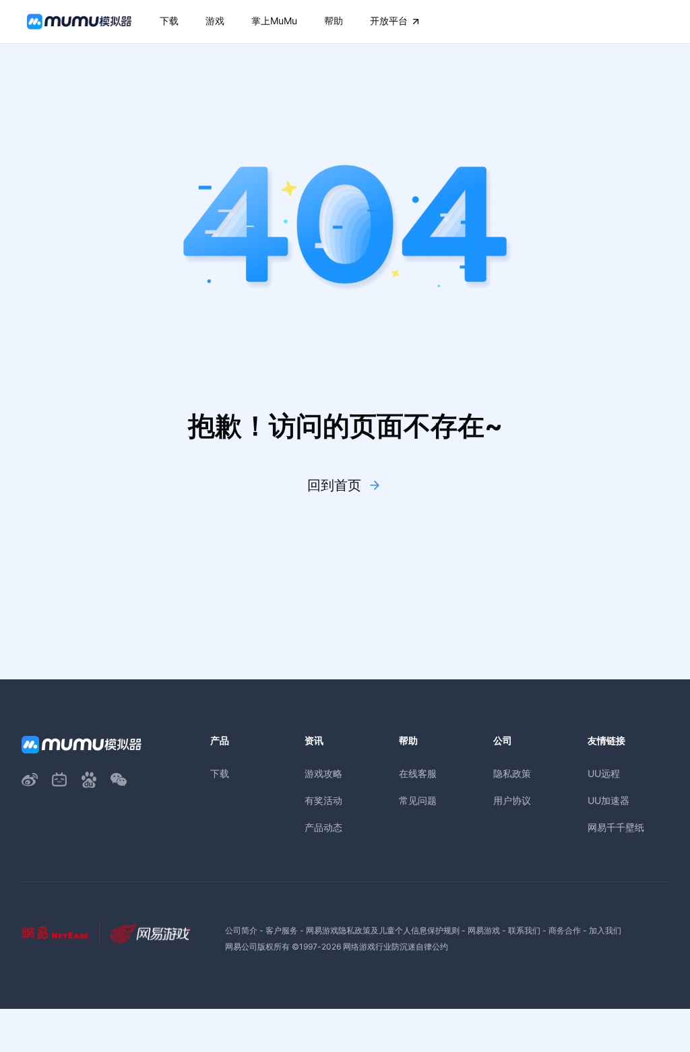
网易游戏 (484, 930)
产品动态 (323, 827)
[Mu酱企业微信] (119, 780)
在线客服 (418, 773)
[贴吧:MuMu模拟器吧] (89, 780)
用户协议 (512, 800)
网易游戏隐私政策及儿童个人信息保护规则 (383, 930)
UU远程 (604, 773)
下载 (219, 773)
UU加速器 (608, 800)
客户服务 (281, 930)
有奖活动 (323, 800)
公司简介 (241, 930)
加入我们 (605, 930)
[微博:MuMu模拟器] (30, 780)
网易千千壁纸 (616, 827)
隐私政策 (512, 773)
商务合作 (564, 930)
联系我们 (524, 930)
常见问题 (418, 800)
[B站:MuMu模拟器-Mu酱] (59, 780)
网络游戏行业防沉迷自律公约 (395, 946)
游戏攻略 (323, 773)
